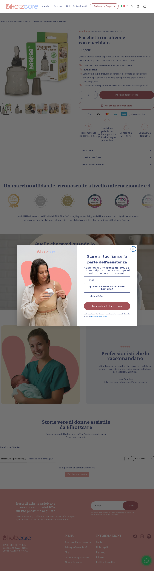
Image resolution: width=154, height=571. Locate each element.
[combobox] (125, 6)
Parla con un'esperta (104, 6)
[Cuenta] (138, 6)
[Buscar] (131, 6)
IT (127, 5)
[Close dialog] (133, 249)
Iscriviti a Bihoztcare (107, 306)
